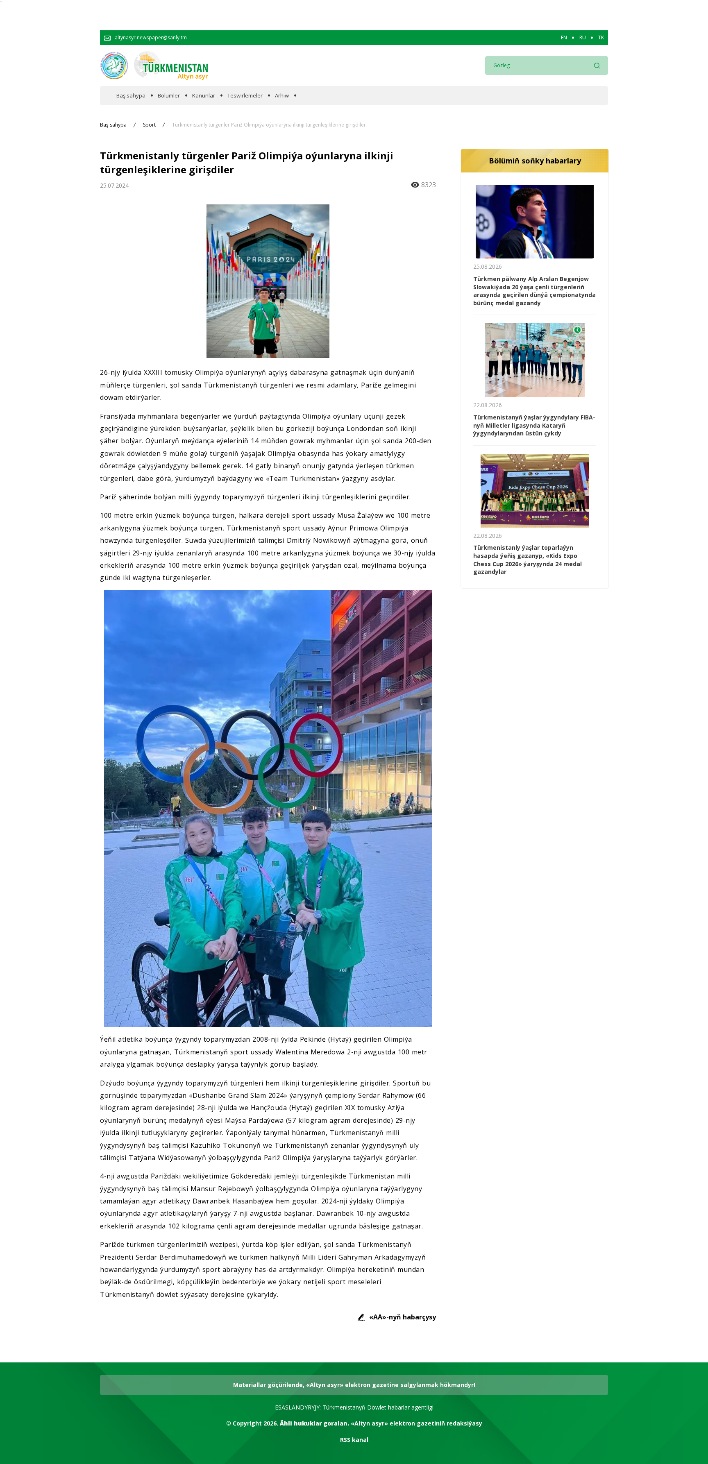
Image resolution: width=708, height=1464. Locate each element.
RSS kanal (354, 1440)
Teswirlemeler (245, 95)
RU (582, 37)
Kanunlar (203, 95)
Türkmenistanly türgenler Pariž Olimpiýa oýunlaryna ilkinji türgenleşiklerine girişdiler (269, 125)
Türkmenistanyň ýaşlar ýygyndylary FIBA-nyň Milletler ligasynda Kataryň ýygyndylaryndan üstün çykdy (534, 425)
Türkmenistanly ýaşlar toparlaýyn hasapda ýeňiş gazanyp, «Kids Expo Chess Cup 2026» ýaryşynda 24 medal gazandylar (527, 560)
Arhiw (282, 95)
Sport (149, 125)
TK (601, 37)
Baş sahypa (130, 95)
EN (564, 37)
